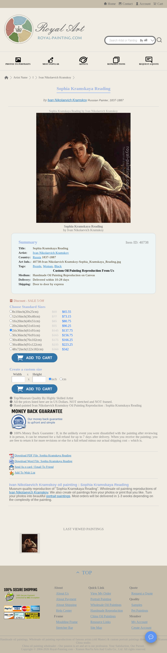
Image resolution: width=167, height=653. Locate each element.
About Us (62, 593)
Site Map (96, 627)
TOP (86, 573)
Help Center (64, 610)
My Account (139, 622)
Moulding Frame (67, 622)
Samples (136, 605)
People (37, 266)
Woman (48, 266)
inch (54, 379)
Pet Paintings (139, 610)
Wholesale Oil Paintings (105, 605)
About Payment (66, 599)
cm (64, 379)
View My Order (100, 593)
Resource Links (100, 622)
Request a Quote (142, 593)
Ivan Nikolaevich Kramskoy (55, 77)
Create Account (141, 627)
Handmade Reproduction (106, 610)
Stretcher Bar (64, 627)
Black (58, 266)
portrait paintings (58, 496)
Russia (37, 257)
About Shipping (66, 605)
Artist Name (20, 77)
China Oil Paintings (103, 616)
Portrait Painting (100, 599)
